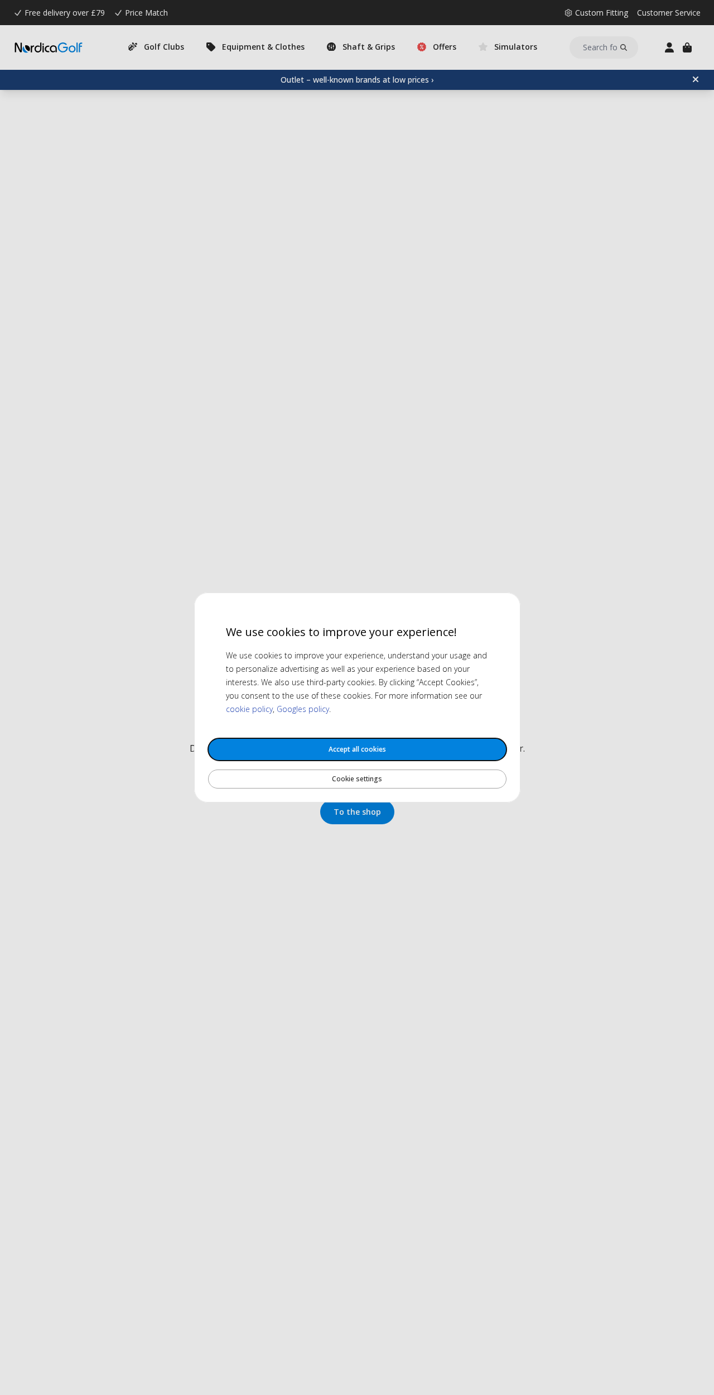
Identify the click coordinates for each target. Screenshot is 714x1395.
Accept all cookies (357, 749)
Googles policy (303, 709)
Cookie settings (357, 779)
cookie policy (249, 709)
